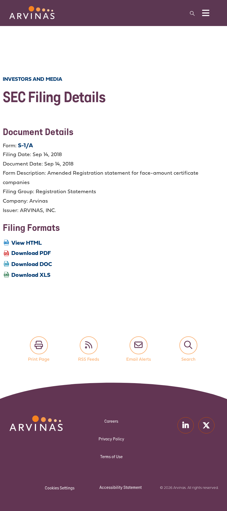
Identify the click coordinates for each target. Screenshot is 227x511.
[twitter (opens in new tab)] (206, 425)
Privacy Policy (111, 439)
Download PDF (31, 253)
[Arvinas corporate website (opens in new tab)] (22, 419)
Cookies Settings (59, 488)
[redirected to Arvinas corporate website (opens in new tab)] (31, 9)
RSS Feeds (88, 345)
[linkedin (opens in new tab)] (185, 425)
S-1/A (25, 146)
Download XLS (30, 275)
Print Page (39, 345)
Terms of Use (111, 456)
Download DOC (31, 264)
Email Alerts (138, 345)
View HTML (26, 243)
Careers (111, 421)
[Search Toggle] (192, 13)
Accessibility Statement (120, 487)
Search (188, 345)
